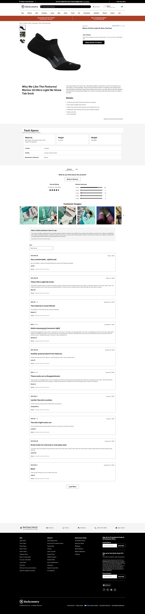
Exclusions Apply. (106, 561)
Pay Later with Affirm (25, 559)
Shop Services (51, 554)
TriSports (77, 554)
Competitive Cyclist (80, 540)
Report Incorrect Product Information (113, 118)
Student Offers (51, 559)
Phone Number (107, 573)
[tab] (31, 130)
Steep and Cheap (79, 543)
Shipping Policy (24, 554)
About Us (50, 538)
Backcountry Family (80, 538)
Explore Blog (50, 546)
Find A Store (23, 543)
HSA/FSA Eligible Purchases (27, 570)
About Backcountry (52, 540)
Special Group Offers (52, 568)
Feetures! (85, 26)
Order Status (23, 546)
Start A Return (23, 551)
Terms (104, 570)
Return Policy (23, 548)
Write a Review (72, 179)
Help (21, 538)
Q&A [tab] (76, 169)
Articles (49, 548)
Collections (50, 565)
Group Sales (23, 562)
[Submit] (41, 6)
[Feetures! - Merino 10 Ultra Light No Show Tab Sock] (23, 28)
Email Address (107, 542)
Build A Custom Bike (25, 557)
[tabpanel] (72, 147)
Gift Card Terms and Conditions (28, 568)
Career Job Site (51, 551)
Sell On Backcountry (52, 562)
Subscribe (121, 545)
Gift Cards (22, 565)
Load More (72, 487)
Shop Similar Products (93, 42)
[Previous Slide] (35, 1)
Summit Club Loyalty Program (55, 543)
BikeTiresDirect (79, 548)
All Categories (51, 570)
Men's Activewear (33, 23)
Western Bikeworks (80, 551)
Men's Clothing (24, 23)
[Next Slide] (109, 1)
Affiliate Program (51, 557)
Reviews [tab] (69, 169)
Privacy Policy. (109, 570)
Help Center (23, 540)
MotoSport (77, 546)
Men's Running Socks (44, 23)
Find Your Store (121, 1)
